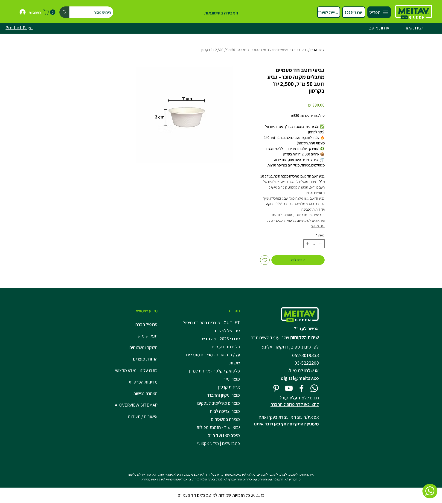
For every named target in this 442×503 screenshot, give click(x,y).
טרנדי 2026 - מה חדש (221, 339)
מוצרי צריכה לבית (225, 411)
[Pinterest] (276, 388)
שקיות (234, 363)
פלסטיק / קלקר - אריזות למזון (214, 371)
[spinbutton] (314, 244)
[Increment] (307, 244)
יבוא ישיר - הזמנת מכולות (218, 427)
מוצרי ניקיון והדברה (223, 395)
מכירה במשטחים (225, 419)
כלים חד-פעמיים (226, 347)
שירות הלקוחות (304, 337)
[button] (50, 12)
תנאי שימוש (147, 336)
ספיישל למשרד (227, 331)
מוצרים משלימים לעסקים (218, 403)
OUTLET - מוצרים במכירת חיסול (212, 323)
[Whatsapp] (314, 388)
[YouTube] (289, 388)
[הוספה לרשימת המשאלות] (265, 260)
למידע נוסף (318, 226)
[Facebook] (301, 388)
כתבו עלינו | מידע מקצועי (136, 370)
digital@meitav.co (300, 378)
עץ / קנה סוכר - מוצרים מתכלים (213, 355)
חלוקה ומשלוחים (143, 347)
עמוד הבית (317, 49)
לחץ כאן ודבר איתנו (271, 424)
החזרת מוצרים (145, 359)
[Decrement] (321, 244)
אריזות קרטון (229, 387)
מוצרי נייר (232, 379)
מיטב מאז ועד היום (224, 435)
